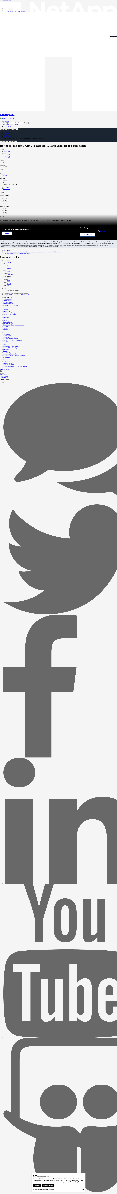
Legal (5, 344)
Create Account (87, 235)
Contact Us (6, 329)
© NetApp (4, 369)
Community (6, 311)
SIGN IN (7, 233)
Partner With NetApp (9, 337)
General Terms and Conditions (11, 346)
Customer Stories (8, 323)
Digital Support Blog (9, 313)
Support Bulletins (10, 10)
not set (5, 175)
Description (6, 189)
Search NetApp (7, 363)
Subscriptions (7, 361)
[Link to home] (7, 118)
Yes (8, 277)
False (8, 271)
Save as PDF (6, 151)
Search (5, 123)
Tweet (8, 156)
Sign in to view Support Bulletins (16, 11)
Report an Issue (7, 300)
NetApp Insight (7, 322)
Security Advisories (8, 303)
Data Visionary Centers (9, 342)
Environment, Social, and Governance (13, 325)
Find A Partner (7, 335)
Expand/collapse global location (8, 141)
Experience (10, 274)
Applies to (6, 187)
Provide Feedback (8, 302)
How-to (9, 262)
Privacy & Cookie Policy (10, 348)
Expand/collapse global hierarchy (9, 129)
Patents (5, 351)
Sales (4, 332)
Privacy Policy (4, 376)
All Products (8, 8)
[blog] (4, 382)
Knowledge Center (8, 364)
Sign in (9, 126)
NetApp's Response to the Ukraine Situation (15, 366)
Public (8, 281)
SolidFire (5, 135)
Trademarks (6, 352)
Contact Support (7, 299)
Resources (6, 360)
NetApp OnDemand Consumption (12, 340)
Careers (5, 328)
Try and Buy (6, 334)
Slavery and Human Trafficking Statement (14, 355)
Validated (9, 268)
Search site (6, 121)
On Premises (6, 133)
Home (5, 132)
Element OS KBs (8, 137)
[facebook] (40, 757)
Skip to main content (5, 0)
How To (9, 284)
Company (6, 317)
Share (5, 153)
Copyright (6, 349)
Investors (5, 326)
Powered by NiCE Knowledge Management (16, 294)
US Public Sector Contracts (10, 338)
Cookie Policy (4, 377)
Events (5, 320)
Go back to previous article (10, 124)
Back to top (6, 250)
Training (5, 309)
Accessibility (6, 357)
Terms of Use (3, 374)
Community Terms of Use (10, 354)
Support (102, 231)
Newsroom (6, 319)
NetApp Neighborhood (9, 314)
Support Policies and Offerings (11, 305)
